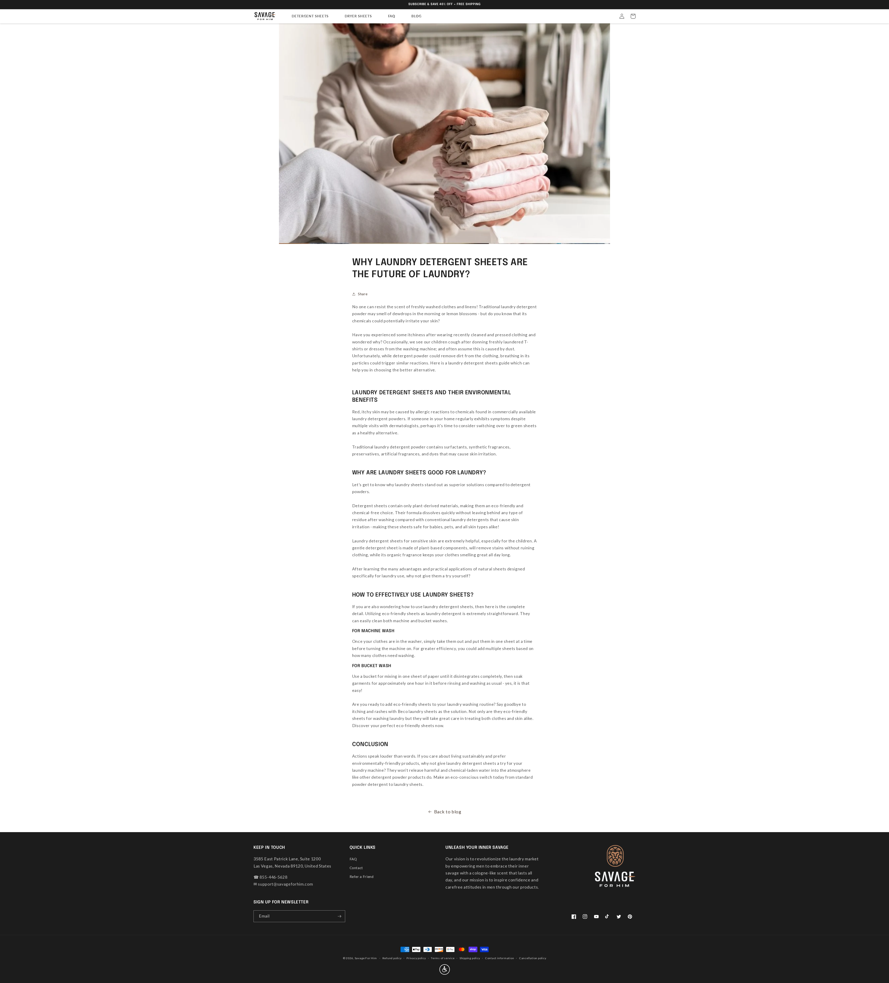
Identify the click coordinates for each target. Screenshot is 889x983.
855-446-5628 (273, 877)
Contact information (499, 958)
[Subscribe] (339, 916)
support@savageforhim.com (285, 884)
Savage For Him (366, 958)
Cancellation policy (532, 958)
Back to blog (447, 811)
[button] (633, 16)
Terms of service (442, 958)
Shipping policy (470, 958)
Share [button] (362, 294)
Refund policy (392, 958)
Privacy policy (416, 958)
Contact (356, 868)
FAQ (353, 859)
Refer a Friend (362, 876)
